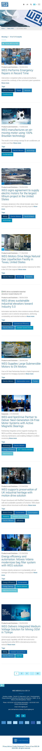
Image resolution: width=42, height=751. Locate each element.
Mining (5, 216)
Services (27, 90)
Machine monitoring (9, 590)
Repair (19, 90)
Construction (7, 94)
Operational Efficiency (21, 324)
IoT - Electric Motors (25, 450)
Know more (5, 83)
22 (38, 673)
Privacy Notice (7, 746)
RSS (36, 746)
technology (30, 150)
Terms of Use (29, 746)
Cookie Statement (18, 746)
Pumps (35, 381)
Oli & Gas (20, 277)
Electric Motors (8, 90)
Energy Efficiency (9, 450)
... (32, 673)
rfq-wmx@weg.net (29, 709)
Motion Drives (7, 512)
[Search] (30, 4)
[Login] (23, 4)
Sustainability (7, 154)
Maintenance (7, 453)
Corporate (4, 414)
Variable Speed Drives (24, 328)
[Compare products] (27, 4)
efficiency (6, 150)
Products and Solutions (9, 67)
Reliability (29, 277)
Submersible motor (23, 381)
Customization (33, 512)
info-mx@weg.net (22, 706)
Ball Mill (19, 656)
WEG (4, 4)
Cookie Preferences (23, 740)
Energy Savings (8, 586)
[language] (35, 4)
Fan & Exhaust (29, 216)
